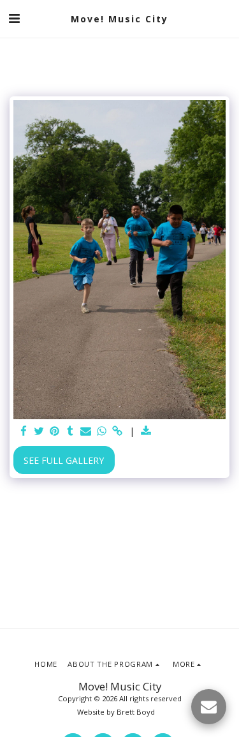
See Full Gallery (64, 460)
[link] (117, 431)
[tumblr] (70, 431)
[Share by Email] (86, 431)
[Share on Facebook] (23, 431)
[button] (14, 18)
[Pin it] (55, 431)
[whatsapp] (102, 431)
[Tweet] (39, 431)
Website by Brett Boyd (116, 712)
